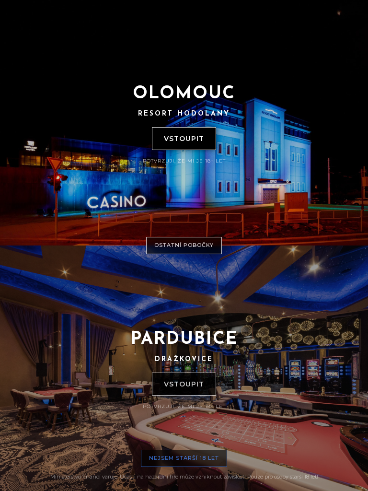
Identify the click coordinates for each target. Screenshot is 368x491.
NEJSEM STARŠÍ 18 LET (184, 458)
